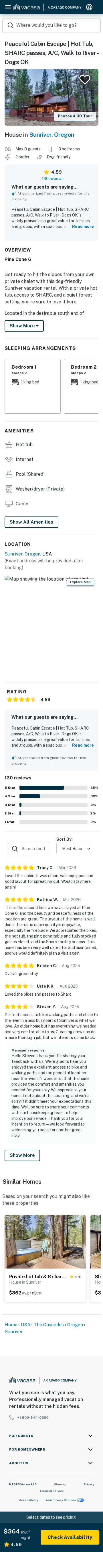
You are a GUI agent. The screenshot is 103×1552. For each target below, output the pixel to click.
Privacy (89, 1484)
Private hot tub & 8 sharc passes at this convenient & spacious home (38, 1276)
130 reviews (53, 178)
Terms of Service (51, 1490)
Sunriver (40, 134)
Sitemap (60, 1484)
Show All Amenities (31, 522)
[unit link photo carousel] (45, 1241)
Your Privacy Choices (60, 1500)
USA (25, 1325)
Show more (23, 325)
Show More (22, 1155)
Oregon (64, 134)
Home (11, 1325)
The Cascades (49, 1325)
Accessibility (28, 1500)
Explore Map (80, 582)
